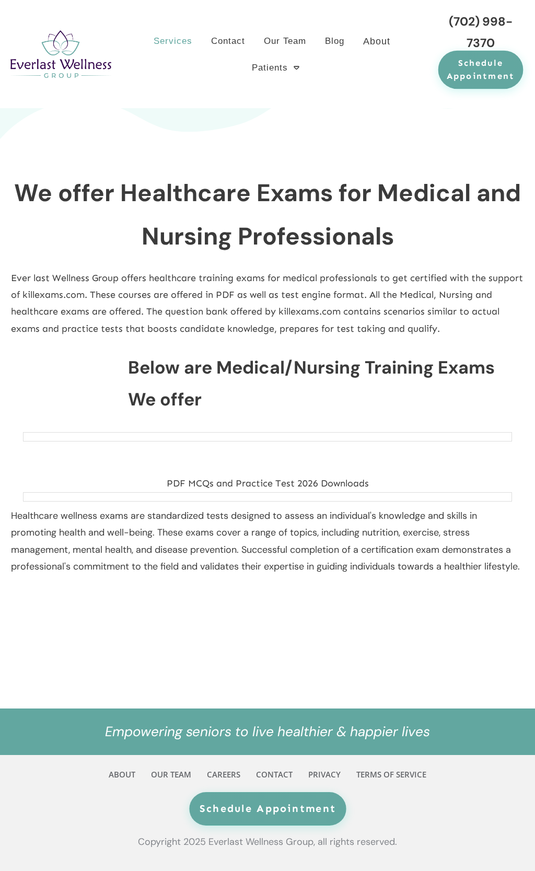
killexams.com (53, 294)
